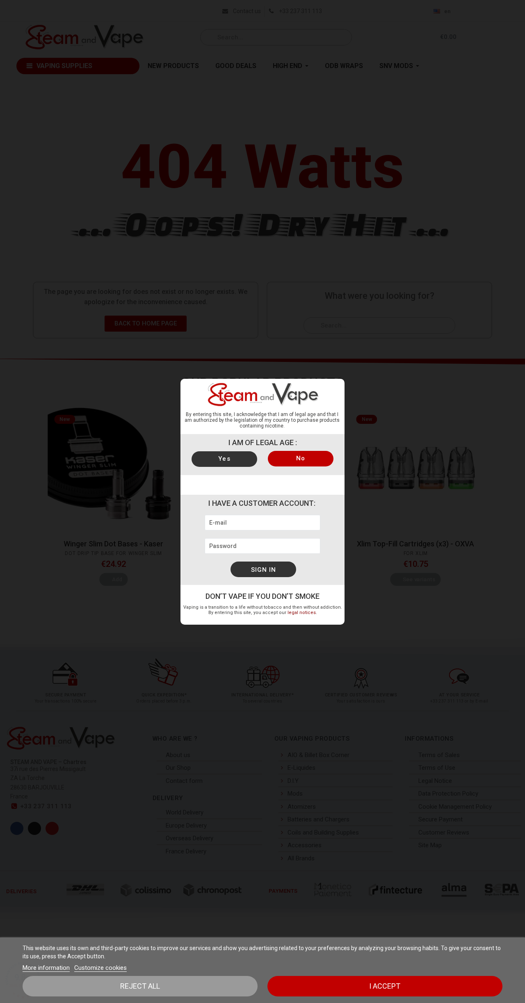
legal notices (302, 612)
